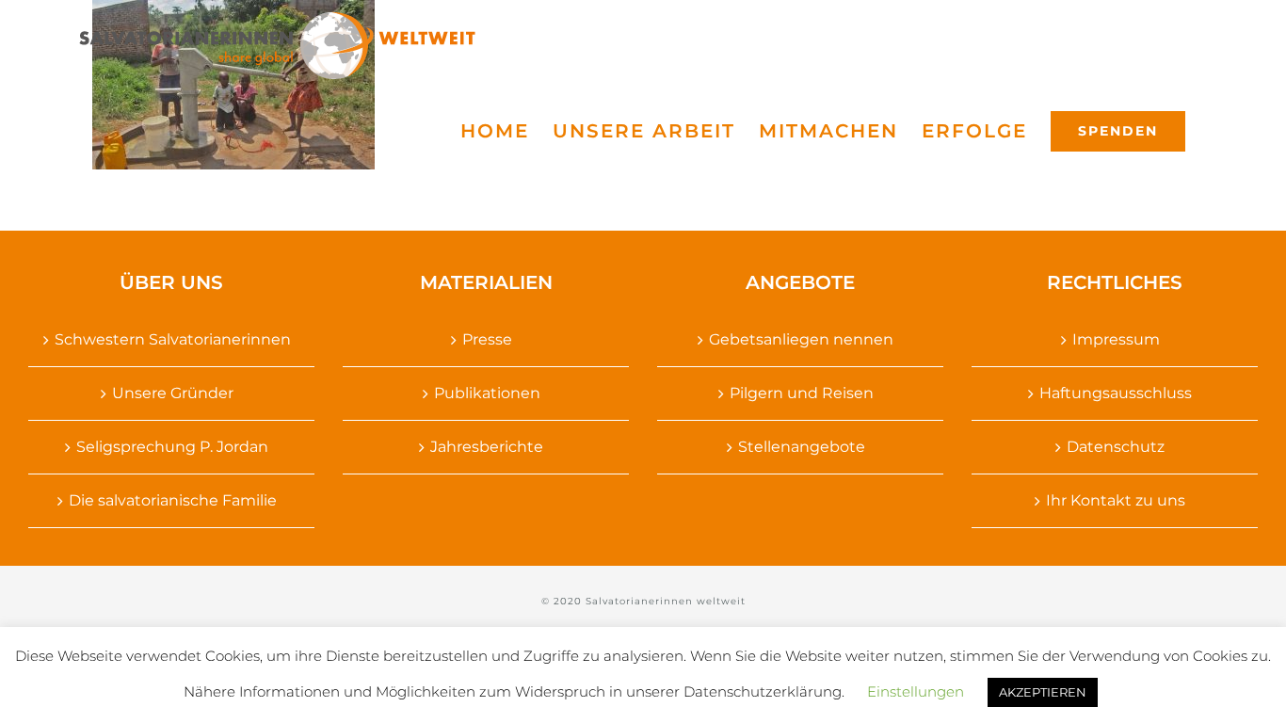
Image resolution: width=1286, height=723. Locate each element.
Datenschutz (1116, 447)
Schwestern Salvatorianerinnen (173, 339)
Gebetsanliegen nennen (801, 339)
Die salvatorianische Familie (173, 500)
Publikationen (487, 393)
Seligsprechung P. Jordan (172, 447)
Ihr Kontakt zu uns (1115, 500)
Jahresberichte (486, 447)
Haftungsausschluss (1115, 393)
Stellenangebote (801, 447)
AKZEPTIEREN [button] (1042, 691)
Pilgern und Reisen (802, 393)
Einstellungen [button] (915, 691)
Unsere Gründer (172, 393)
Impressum (1116, 339)
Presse (487, 339)
